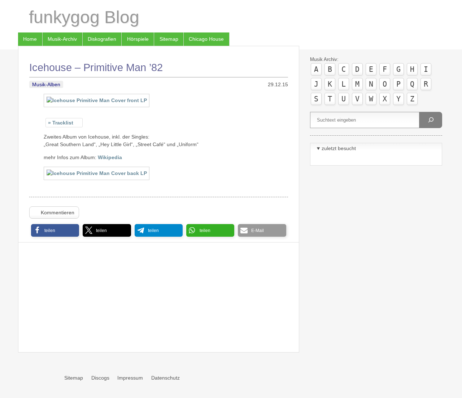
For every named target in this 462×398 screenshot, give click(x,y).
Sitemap (169, 39)
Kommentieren (57, 212)
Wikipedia (110, 157)
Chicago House (206, 39)
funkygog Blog (84, 17)
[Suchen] (430, 120)
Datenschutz (165, 378)
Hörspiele (138, 39)
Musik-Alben (46, 84)
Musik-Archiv (62, 39)
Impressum (130, 378)
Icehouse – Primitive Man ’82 (96, 67)
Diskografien (102, 39)
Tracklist (62, 123)
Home (30, 39)
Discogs (100, 378)
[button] (55, 230)
